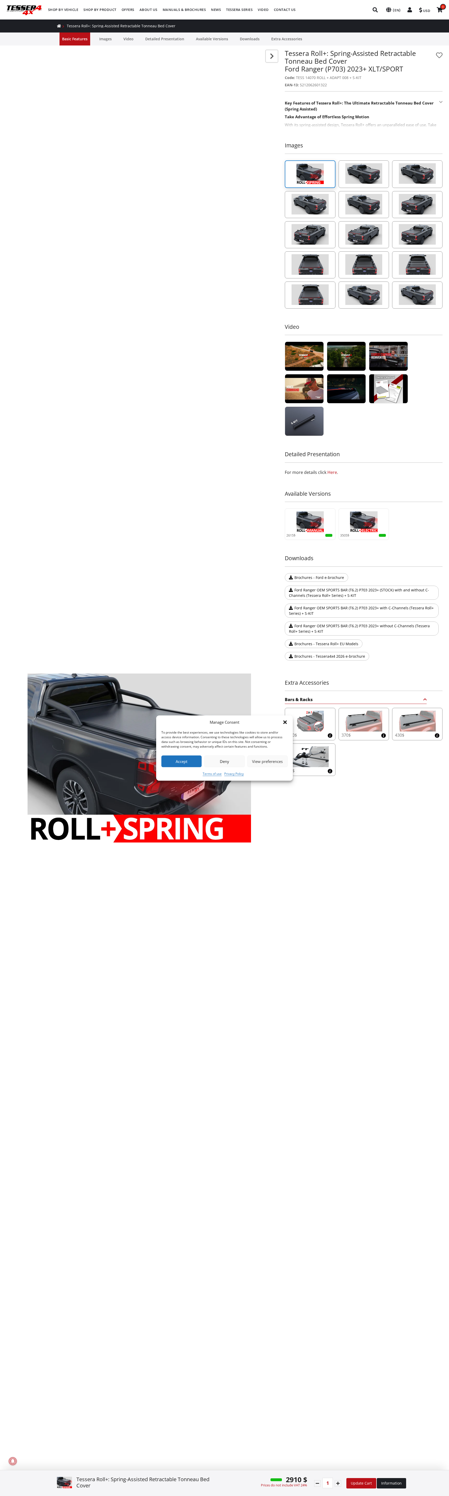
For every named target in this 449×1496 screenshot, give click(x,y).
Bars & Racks (299, 699)
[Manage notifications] (13, 1461)
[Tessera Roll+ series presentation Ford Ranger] (346, 388)
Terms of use (212, 774)
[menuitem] (63, 9)
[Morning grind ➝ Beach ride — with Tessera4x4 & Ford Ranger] (388, 356)
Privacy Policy (234, 774)
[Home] (59, 25)
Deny (224, 761)
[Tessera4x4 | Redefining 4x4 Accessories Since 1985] (304, 356)
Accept (181, 761)
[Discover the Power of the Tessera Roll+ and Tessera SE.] (304, 388)
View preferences (267, 761)
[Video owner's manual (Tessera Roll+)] (388, 388)
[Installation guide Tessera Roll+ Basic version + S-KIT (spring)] (304, 421)
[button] (285, 722)
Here (332, 472)
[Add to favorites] (439, 55)
